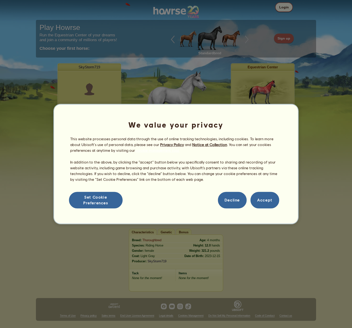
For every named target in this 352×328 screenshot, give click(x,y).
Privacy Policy (172, 144)
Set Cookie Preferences (95, 200)
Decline (232, 200)
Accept (265, 200)
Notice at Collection (209, 144)
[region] (176, 164)
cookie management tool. (158, 150)
